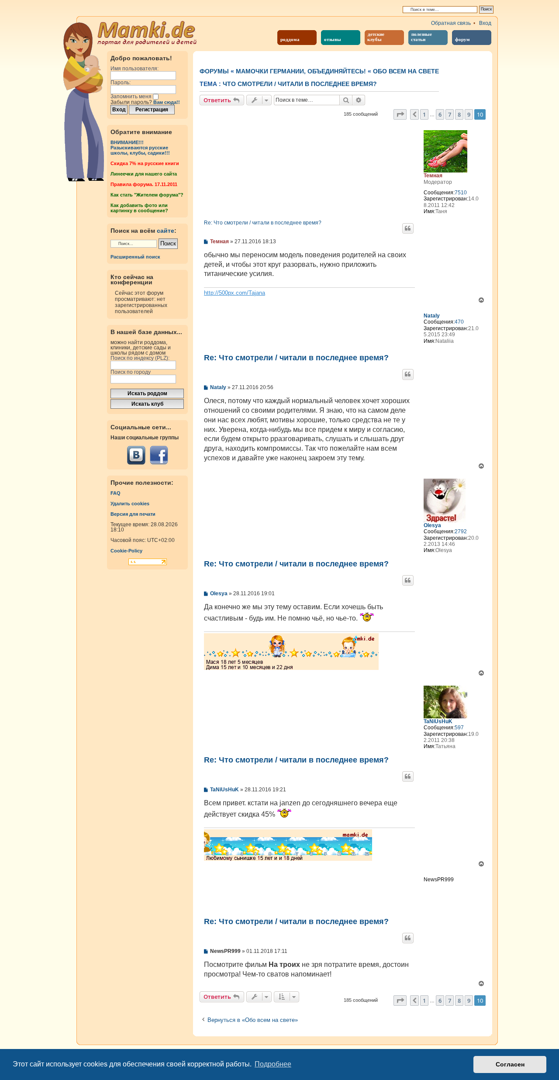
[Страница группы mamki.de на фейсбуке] (159, 455)
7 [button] (449, 114)
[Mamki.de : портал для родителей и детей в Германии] (147, 32)
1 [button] (424, 114)
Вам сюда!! (166, 102)
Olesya (432, 525)
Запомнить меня (131, 96)
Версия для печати (132, 514)
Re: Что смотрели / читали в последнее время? (262, 223)
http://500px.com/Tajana (234, 293)
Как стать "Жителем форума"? (146, 194)
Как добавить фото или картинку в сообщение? (139, 208)
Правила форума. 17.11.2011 (143, 184)
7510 (461, 193)
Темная (433, 176)
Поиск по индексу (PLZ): (139, 358)
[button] (400, 114)
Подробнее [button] (273, 1064)
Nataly (432, 316)
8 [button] (459, 114)
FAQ (115, 493)
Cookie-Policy (126, 550)
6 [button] (440, 114)
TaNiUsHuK (438, 721)
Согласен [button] (510, 1064)
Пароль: (120, 82)
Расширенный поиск (135, 256)
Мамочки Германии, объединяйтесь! (301, 71)
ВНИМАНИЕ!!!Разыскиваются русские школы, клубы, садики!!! (140, 147)
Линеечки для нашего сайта (143, 173)
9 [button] (468, 114)
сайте (165, 230)
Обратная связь (451, 23)
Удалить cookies (129, 503)
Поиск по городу (130, 372)
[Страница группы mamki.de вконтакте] (136, 455)
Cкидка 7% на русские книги (144, 163)
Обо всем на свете (406, 71)
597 (459, 728)
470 (459, 322)
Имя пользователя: (134, 69)
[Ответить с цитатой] (408, 228)
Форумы (214, 71)
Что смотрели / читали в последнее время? (300, 83)
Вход (485, 23)
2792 (461, 531)
